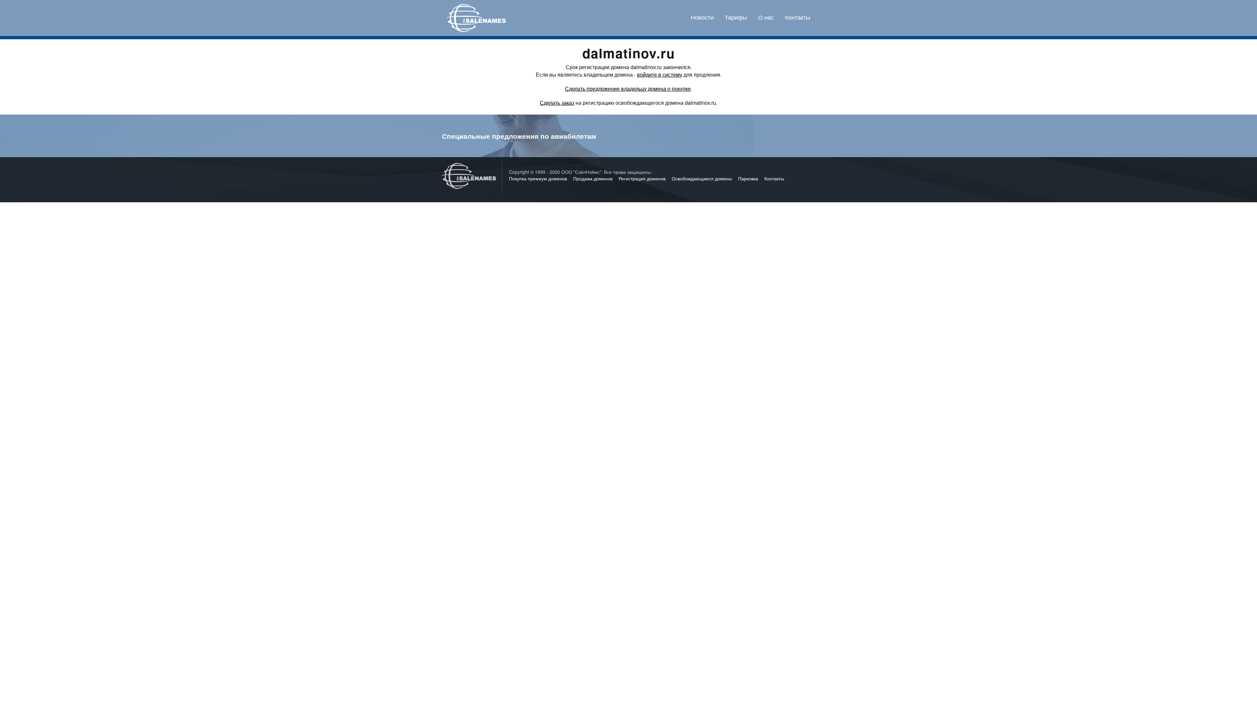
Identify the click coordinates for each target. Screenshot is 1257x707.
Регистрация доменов (643, 178)
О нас (766, 17)
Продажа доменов (593, 178)
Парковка (748, 178)
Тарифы (736, 17)
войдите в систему (659, 74)
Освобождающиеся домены (702, 178)
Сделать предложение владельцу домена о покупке (628, 88)
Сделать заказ (557, 102)
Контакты (797, 17)
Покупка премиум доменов (538, 178)
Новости (702, 17)
